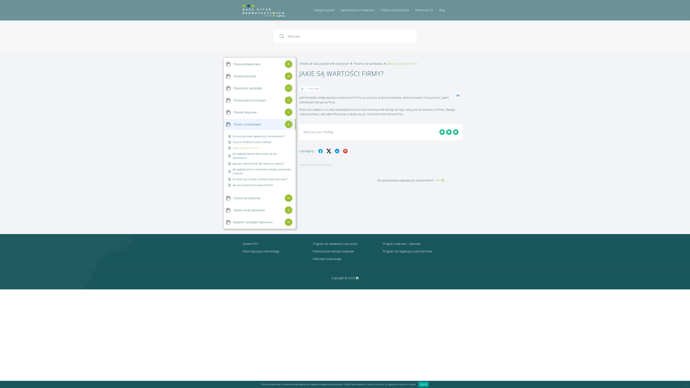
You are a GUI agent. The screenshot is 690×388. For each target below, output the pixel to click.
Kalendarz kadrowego (327, 259)
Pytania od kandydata (395, 10)
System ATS (250, 244)
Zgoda (423, 384)
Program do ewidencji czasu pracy (335, 244)
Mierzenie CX (424, 10)
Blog (442, 10)
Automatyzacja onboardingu (261, 251)
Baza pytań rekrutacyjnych (332, 64)
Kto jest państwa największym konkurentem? (405, 180)
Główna (304, 64)
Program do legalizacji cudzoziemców (407, 251)
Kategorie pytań (324, 10)
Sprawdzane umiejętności (358, 10)
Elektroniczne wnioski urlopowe (333, 251)
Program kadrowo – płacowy (402, 244)
